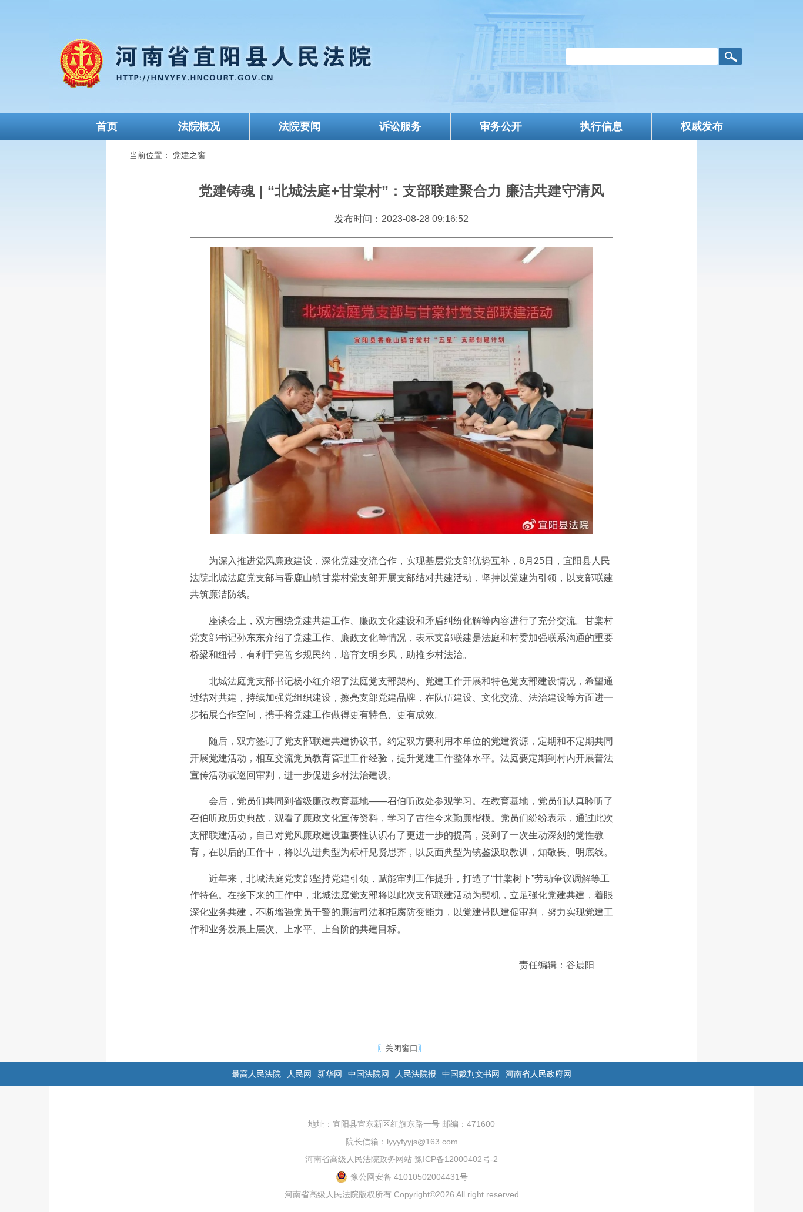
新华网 (329, 1074)
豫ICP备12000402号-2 (456, 1159)
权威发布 (702, 126)
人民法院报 (415, 1074)
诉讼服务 (400, 126)
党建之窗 (189, 155)
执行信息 (601, 126)
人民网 (299, 1074)
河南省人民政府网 (538, 1074)
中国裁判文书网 (471, 1074)
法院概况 (199, 126)
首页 (107, 126)
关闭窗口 (401, 1048)
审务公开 (501, 126)
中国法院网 (368, 1074)
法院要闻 (300, 126)
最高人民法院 (256, 1074)
